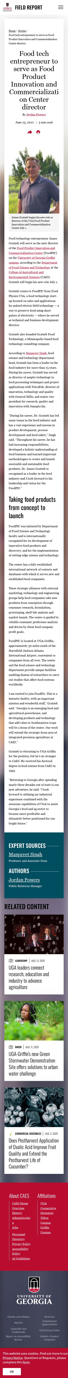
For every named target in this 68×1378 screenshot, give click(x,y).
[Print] (38, 132)
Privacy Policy (21, 1244)
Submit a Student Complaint (49, 1338)
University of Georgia (34, 1290)
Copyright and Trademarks (18, 1330)
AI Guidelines (21, 1258)
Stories (22, 30)
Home (12, 30)
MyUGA (18, 1322)
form (26, 1362)
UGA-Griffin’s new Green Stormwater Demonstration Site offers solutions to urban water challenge (33, 1064)
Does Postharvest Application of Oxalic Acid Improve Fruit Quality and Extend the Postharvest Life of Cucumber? (34, 1153)
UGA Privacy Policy (49, 1330)
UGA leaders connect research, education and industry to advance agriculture (29, 977)
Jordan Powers (36, 114)
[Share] (30, 132)
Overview (18, 1208)
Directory (49, 1316)
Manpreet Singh (36, 353)
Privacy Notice (13, 1358)
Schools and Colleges (18, 1316)
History (17, 1213)
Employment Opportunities (49, 1323)
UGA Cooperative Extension (48, 1208)
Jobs (15, 1227)
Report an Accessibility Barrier (18, 1338)
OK (12, 1371)
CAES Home (20, 1203)
